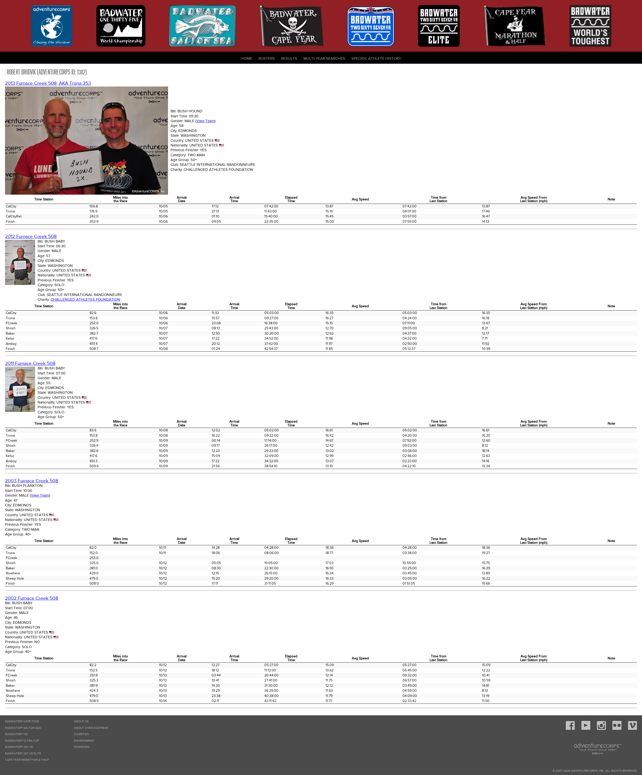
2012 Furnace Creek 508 (31, 237)
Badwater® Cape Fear (22, 721)
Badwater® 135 (16, 734)
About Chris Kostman (91, 728)
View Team (205, 121)
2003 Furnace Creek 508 (31, 481)
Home (247, 58)
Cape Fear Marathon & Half (27, 759)
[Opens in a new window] (570, 729)
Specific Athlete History (376, 58)
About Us (81, 721)
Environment (84, 740)
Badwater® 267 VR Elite (23, 753)
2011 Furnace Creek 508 (30, 363)
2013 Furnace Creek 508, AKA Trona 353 (48, 83)
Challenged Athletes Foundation (85, 299)
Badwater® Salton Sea (23, 728)
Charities (81, 734)
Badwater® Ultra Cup (22, 740)
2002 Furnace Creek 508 (31, 598)
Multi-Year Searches (324, 58)
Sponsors (81, 747)
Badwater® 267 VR (19, 747)
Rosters (267, 58)
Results (289, 58)
